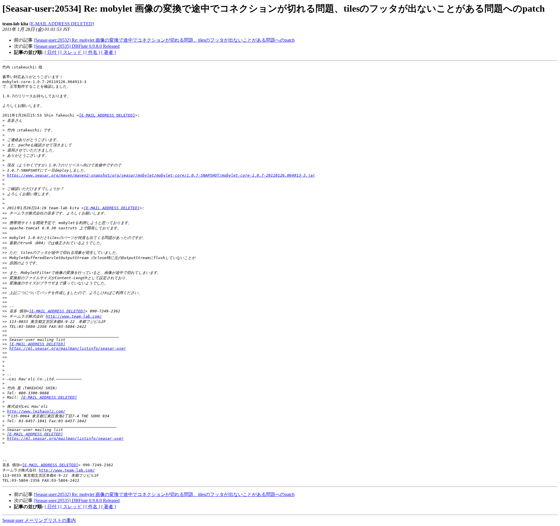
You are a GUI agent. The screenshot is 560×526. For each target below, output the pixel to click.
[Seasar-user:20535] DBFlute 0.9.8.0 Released (77, 46)
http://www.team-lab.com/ (74, 316)
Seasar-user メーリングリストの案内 (39, 520)
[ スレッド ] (72, 52)
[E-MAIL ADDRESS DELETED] (61, 23)
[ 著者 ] (108, 52)
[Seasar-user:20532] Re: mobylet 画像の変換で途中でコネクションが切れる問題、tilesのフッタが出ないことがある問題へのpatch (164, 40)
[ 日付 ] (52, 52)
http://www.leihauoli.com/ (36, 411)
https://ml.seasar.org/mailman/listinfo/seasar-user (67, 348)
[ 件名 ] (92, 52)
